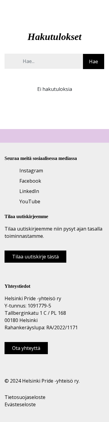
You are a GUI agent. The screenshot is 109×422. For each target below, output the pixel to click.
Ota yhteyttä (26, 348)
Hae (93, 61)
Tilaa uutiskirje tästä (35, 256)
